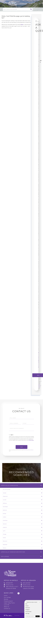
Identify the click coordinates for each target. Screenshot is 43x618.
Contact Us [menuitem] (7, 608)
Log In (31, 3)
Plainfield (5, 544)
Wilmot (4, 548)
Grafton (4, 517)
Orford (4, 537)
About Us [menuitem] (6, 606)
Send (21, 447)
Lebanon (5, 527)
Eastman (5, 510)
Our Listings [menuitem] (7, 597)
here (22, 24)
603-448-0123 (26, 583)
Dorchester (5, 506)
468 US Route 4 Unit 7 (12, 587)
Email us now (9, 584)
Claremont (5, 496)
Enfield (4, 513)
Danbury (5, 503)
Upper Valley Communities (9, 485)
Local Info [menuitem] (6, 605)
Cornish (4, 499)
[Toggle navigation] (40, 3)
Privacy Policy (38, 360)
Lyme (4, 530)
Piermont (5, 541)
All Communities (6, 489)
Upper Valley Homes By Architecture (13, 552)
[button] (31, 9)
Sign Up (35, 3)
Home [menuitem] (5, 595)
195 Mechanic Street (28, 587)
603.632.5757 (24, 3)
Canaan (4, 492)
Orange (4, 534)
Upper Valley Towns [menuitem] (9, 603)
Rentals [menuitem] (6, 599)
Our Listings (5, 556)
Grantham (5, 520)
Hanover (5, 523)
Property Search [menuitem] (8, 601)
